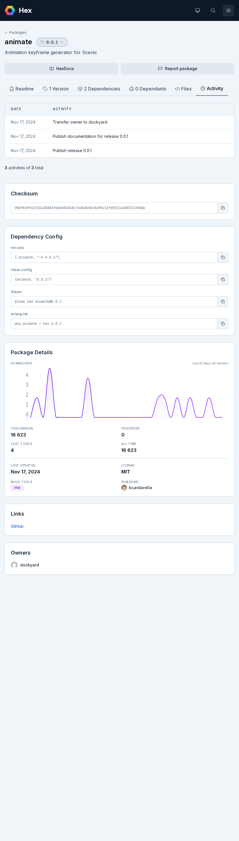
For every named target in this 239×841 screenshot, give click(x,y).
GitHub (17, 526)
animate (18, 42)
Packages (18, 32)
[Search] (213, 10)
